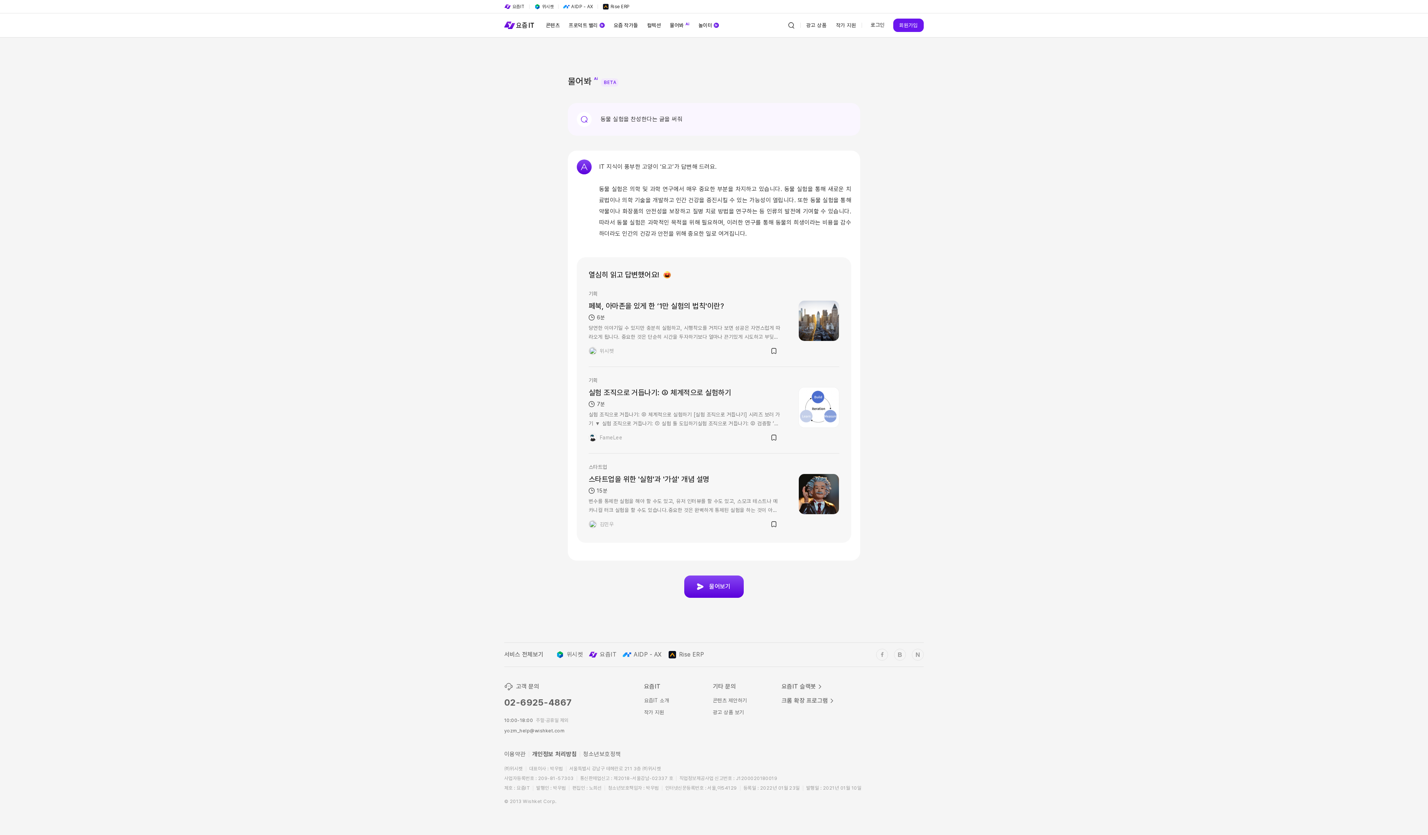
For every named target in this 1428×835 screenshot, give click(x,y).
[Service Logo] (519, 25)
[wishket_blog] (900, 655)
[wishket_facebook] (882, 655)
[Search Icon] (791, 25)
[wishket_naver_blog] (918, 655)
